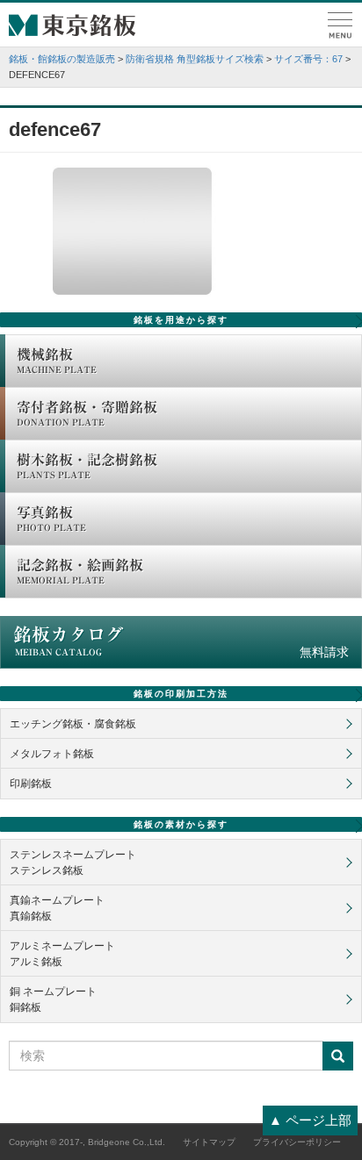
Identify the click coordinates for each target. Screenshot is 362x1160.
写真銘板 (51, 518)
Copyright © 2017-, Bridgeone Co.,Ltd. (87, 1142)
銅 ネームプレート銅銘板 (53, 999)
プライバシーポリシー (297, 1142)
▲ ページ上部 (310, 1120)
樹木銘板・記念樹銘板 (87, 466)
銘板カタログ (181, 642)
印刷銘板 (31, 783)
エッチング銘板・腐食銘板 (73, 724)
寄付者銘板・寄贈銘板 (87, 413)
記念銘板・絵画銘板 (80, 571)
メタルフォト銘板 (52, 754)
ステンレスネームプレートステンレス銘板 (73, 863)
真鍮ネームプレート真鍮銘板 (57, 908)
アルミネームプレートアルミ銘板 (62, 954)
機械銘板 (57, 360)
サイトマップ (209, 1142)
